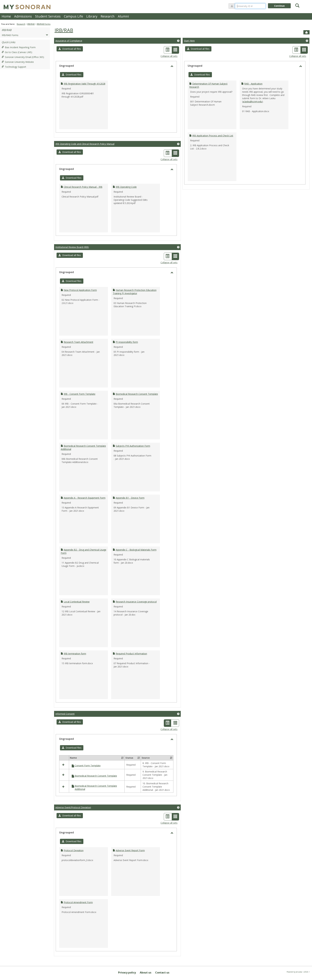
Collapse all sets (169, 56)
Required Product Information (131, 653)
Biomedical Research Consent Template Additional (96, 787)
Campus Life (73, 16)
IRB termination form (75, 653)
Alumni (123, 16)
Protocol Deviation (74, 850)
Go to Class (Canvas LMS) (18, 52)
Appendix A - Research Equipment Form (84, 497)
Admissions (23, 16)
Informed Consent (65, 713)
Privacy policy (127, 972)
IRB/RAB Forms (43, 24)
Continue (279, 5)
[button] (70, 48)
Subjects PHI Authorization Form (133, 445)
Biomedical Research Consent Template (137, 393)
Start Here (189, 40)
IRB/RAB (31, 24)
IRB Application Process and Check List (212, 135)
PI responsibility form (127, 342)
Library (91, 16)
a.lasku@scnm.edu (252, 101)
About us (145, 972)
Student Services (48, 16)
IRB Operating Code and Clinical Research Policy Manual (84, 143)
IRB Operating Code (126, 186)
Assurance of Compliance (68, 40)
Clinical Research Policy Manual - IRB (83, 186)
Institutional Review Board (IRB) (72, 247)
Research (108, 16)
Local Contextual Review (77, 601)
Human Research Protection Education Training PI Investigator (134, 292)
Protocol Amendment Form (78, 902)
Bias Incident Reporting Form (20, 47)
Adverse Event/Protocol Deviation (73, 807)
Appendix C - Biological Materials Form (136, 549)
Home (6, 16)
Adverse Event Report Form (130, 850)
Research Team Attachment (78, 342)
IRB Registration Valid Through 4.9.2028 (84, 83)
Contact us (162, 972)
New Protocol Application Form (80, 290)
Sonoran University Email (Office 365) (24, 57)
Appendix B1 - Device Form (130, 497)
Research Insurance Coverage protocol (136, 601)
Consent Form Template (88, 765)
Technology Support (15, 66)
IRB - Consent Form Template (79, 393)
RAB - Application (253, 83)
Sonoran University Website (19, 61)
